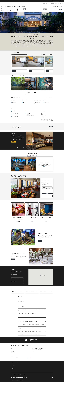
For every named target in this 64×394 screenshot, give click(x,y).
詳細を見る (13, 141)
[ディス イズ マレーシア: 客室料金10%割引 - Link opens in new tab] (46, 83)
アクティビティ (52, 3)
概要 (44, 3)
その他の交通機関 (14, 281)
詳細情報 (51, 126)
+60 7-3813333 (60, 6)
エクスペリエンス (13, 352)
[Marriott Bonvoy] (61, 0)
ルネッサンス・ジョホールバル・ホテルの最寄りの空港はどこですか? (27, 321)
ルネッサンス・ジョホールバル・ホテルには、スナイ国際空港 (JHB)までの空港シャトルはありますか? (31, 324)
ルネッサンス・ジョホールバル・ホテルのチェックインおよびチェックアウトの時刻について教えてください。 (31, 310)
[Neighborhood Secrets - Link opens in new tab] (32, 83)
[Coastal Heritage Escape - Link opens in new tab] (18, 83)
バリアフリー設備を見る (15, 116)
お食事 (48, 3)
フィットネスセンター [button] (36, 102)
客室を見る (47, 193)
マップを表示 (54, 6)
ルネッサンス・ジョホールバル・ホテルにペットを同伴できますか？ (27, 313)
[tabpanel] (32, 141)
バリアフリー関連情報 (21, 301)
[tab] (29, 155)
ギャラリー (61, 3)
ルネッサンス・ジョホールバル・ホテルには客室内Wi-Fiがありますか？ (27, 318)
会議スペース (24, 102)
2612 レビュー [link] (24, 6)
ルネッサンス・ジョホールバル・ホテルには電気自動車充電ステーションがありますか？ (30, 331)
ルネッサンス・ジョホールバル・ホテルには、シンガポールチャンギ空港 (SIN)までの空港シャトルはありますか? (31, 328)
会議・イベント (57, 3)
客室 (46, 3)
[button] (55, 0)
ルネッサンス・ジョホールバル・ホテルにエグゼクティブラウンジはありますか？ (29, 334)
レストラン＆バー (13, 351)
